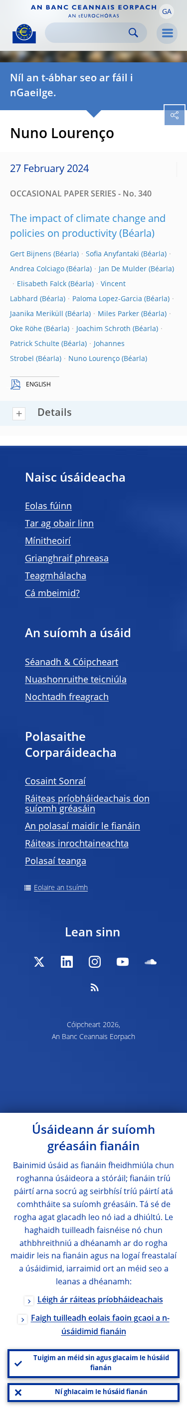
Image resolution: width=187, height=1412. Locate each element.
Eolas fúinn (48, 506)
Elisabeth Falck (41, 284)
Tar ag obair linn (59, 524)
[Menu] (167, 33)
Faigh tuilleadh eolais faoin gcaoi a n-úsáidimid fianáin (100, 1325)
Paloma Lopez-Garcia (107, 299)
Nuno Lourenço (94, 358)
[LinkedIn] (67, 962)
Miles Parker (118, 314)
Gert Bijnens (30, 254)
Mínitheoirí (48, 541)
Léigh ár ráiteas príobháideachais (100, 1300)
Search (133, 32)
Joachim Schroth (103, 329)
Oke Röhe (26, 329)
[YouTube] (123, 962)
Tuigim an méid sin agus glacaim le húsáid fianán (101, 1363)
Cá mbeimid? (52, 593)
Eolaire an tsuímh (61, 887)
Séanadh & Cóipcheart (71, 662)
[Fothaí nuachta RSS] (95, 987)
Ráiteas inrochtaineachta (77, 844)
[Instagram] (95, 962)
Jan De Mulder (123, 269)
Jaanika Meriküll (36, 314)
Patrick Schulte (34, 344)
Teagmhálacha (55, 576)
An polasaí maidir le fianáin (82, 826)
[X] (39, 962)
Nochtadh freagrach (67, 697)
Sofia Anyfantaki (112, 254)
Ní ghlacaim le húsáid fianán (101, 1392)
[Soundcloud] (151, 962)
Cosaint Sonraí (55, 781)
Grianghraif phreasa (67, 558)
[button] (166, 11)
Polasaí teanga (55, 861)
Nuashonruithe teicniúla (76, 680)
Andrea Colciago (37, 269)
